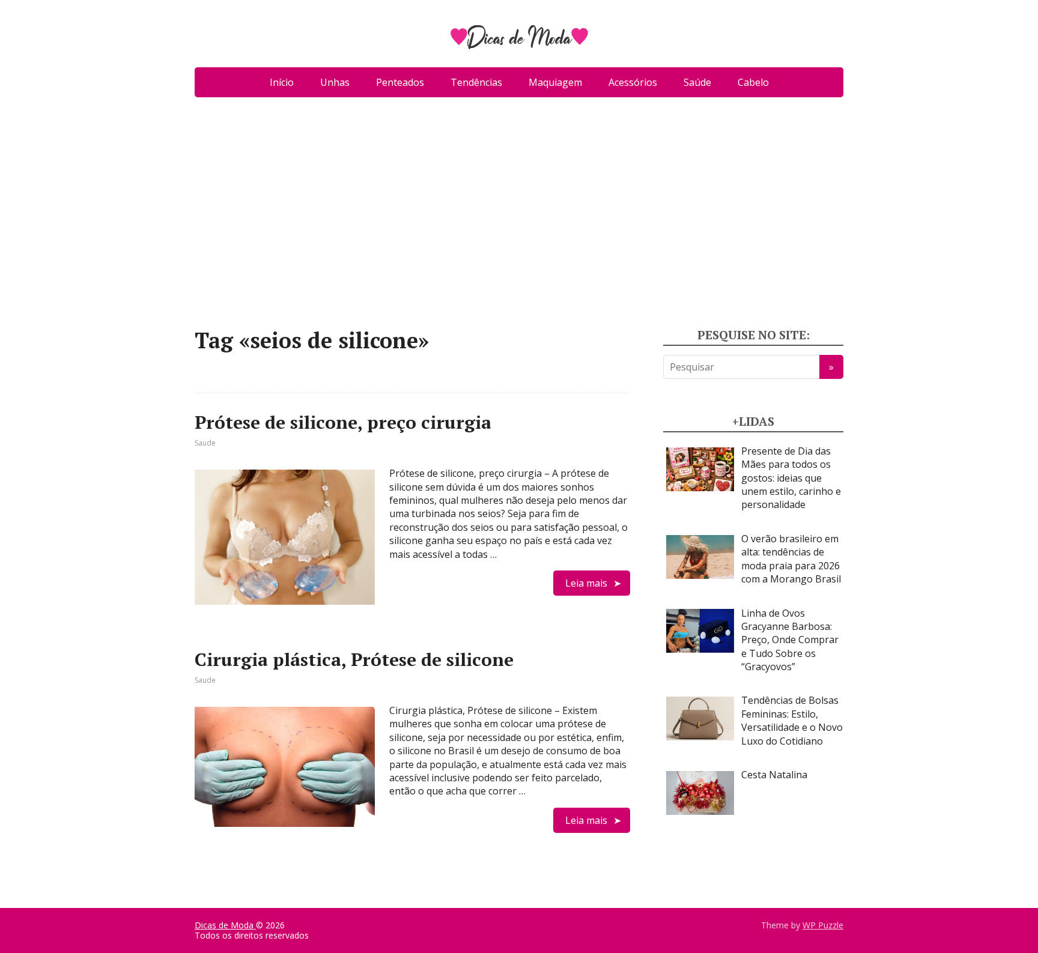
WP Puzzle (823, 925)
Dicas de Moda (225, 925)
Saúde (697, 82)
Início (282, 82)
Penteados (400, 82)
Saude (205, 443)
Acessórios (633, 82)
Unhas (335, 82)
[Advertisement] (519, 217)
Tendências (476, 82)
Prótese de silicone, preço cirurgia (343, 422)
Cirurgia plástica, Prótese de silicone (354, 659)
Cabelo (753, 82)
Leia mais (586, 583)
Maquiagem (555, 82)
